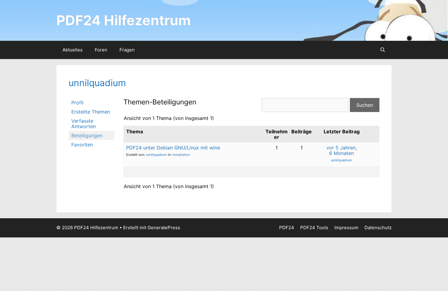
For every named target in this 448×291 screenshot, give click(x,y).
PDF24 (286, 227)
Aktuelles (72, 50)
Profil (77, 103)
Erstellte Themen (90, 112)
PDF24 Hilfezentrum (123, 20)
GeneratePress (164, 227)
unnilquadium (97, 82)
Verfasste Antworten (83, 123)
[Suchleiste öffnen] (383, 50)
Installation (181, 155)
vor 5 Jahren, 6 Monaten (341, 150)
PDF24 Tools (314, 227)
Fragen (127, 50)
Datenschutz (378, 227)
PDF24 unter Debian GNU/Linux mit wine (173, 148)
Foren (101, 50)
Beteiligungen (86, 135)
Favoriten (82, 145)
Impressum (346, 227)
